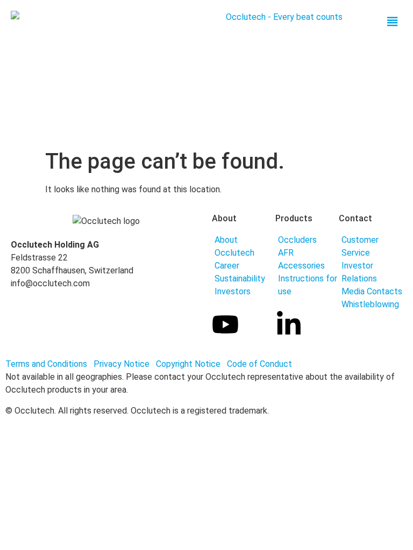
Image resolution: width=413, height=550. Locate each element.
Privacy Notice (123, 364)
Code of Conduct (259, 364)
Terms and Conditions (46, 364)
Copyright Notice (190, 364)
